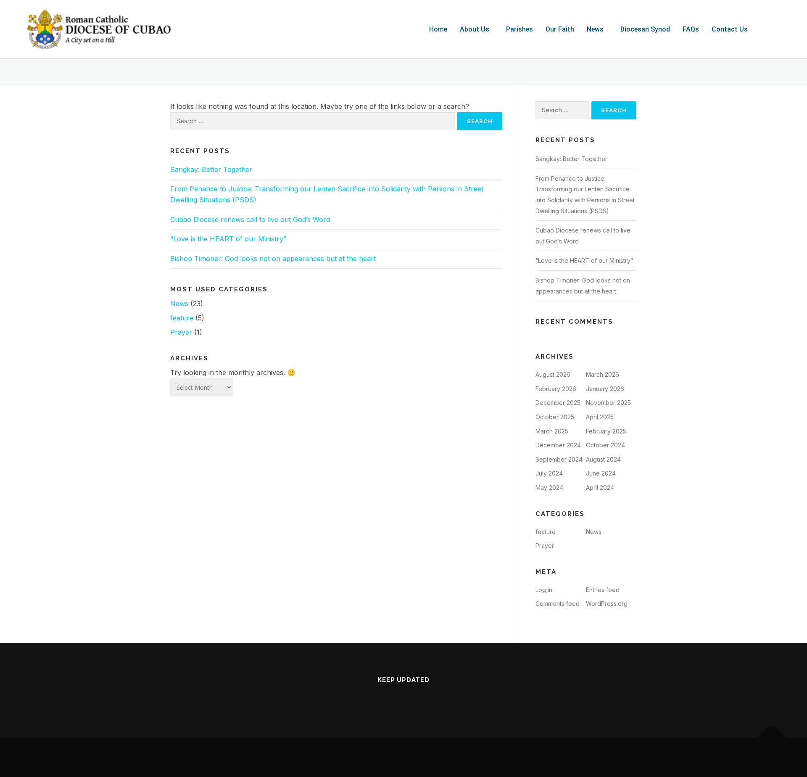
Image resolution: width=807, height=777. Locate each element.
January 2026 (605, 388)
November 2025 (608, 402)
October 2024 (605, 445)
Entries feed (603, 589)
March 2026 (602, 374)
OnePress (456, 757)
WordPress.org (607, 603)
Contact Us (730, 29)
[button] (477, 29)
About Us (474, 29)
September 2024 (559, 459)
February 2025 (606, 431)
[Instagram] (427, 698)
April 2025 (600, 416)
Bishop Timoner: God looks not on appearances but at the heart (273, 258)
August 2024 (603, 459)
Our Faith (560, 29)
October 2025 (554, 416)
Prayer (181, 332)
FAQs (691, 29)
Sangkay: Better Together (211, 169)
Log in (543, 589)
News (595, 29)
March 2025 (551, 431)
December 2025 (557, 402)
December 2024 (558, 445)
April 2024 (600, 487)
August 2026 (552, 374)
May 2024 (549, 487)
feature (181, 318)
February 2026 (555, 388)
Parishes (519, 29)
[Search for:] (312, 121)
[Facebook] (380, 698)
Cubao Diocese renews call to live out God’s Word (250, 219)
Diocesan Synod (645, 29)
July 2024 (549, 473)
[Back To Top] (771, 738)
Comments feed (557, 603)
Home (438, 29)
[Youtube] (403, 698)
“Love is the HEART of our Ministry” (228, 239)
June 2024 (601, 473)
